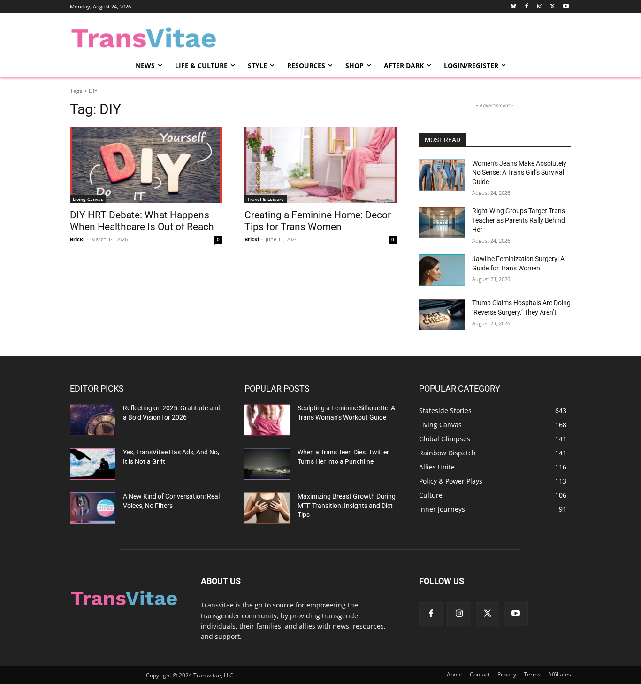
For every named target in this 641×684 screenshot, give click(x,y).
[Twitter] (552, 6)
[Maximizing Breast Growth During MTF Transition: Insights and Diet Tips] (267, 508)
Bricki (77, 239)
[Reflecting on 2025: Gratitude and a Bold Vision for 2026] (92, 420)
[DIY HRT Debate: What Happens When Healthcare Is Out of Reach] (146, 165)
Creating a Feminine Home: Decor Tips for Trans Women (317, 220)
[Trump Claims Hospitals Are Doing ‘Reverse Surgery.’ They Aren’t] (442, 314)
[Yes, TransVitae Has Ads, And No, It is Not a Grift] (92, 464)
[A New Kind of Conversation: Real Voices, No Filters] (92, 508)
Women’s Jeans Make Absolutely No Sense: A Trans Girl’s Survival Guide (519, 172)
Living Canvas (88, 199)
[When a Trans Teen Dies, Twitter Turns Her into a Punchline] (267, 464)
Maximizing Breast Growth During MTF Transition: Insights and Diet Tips (347, 505)
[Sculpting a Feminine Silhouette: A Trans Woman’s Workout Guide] (267, 420)
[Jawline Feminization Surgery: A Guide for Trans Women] (442, 270)
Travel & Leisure (265, 199)
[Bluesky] (513, 6)
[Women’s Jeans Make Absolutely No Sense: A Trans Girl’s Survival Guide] (442, 175)
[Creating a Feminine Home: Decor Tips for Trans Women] (320, 165)
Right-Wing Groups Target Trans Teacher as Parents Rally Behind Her (518, 220)
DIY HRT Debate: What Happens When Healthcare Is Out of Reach (142, 220)
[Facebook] (526, 6)
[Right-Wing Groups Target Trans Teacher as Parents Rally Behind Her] (442, 222)
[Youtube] (565, 6)
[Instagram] (539, 6)
